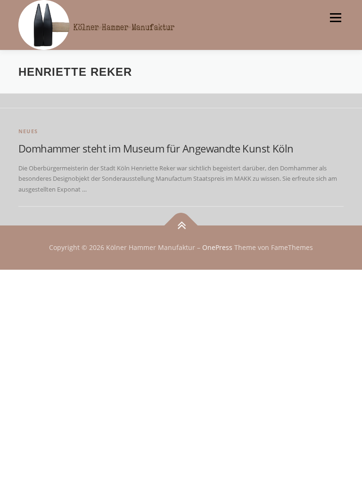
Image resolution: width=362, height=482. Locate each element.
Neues (28, 131)
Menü (335, 17)
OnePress (217, 247)
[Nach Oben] (181, 225)
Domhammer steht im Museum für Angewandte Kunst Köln (155, 148)
